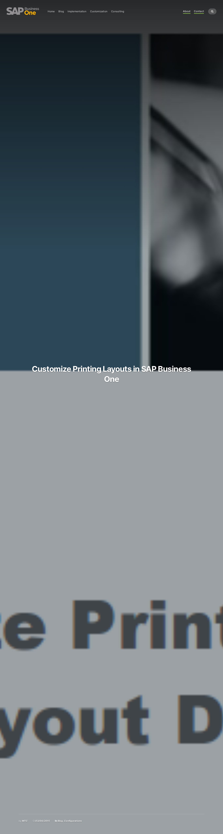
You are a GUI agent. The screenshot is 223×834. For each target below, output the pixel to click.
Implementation (77, 11)
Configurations (73, 820)
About (187, 11)
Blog (61, 11)
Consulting (117, 11)
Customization (98, 11)
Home (51, 11)
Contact (199, 11)
